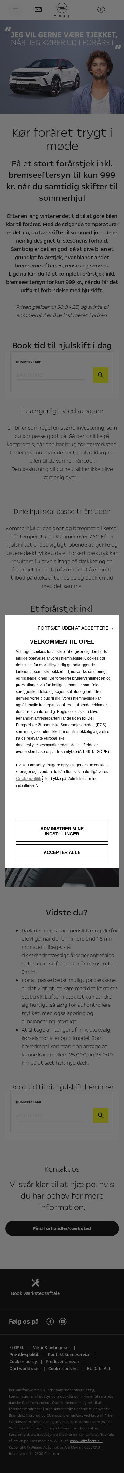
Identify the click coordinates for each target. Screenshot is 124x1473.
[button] (76, 628)
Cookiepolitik (28, 778)
